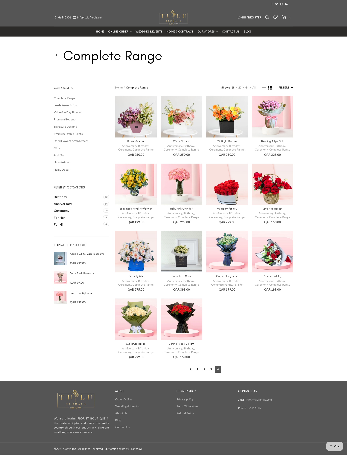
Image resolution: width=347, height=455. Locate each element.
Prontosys (136, 448)
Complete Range (143, 149)
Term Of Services (187, 406)
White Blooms (181, 141)
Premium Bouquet (65, 119)
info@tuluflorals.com (90, 17)
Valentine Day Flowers (68, 112)
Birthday (143, 146)
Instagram (281, 4)
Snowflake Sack (181, 276)
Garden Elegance (227, 276)
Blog (118, 420)
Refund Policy (185, 413)
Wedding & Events (127, 406)
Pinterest (286, 4)
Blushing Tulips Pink (272, 141)
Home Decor (61, 169)
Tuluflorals (109, 448)
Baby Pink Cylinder (181, 208)
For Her (238, 284)
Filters (284, 87)
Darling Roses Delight (181, 343)
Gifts (57, 148)
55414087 (254, 408)
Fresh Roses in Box (66, 105)
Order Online (123, 399)
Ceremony (124, 149)
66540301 (65, 17)
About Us (121, 413)
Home (119, 87)
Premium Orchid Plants (68, 133)
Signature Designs (65, 126)
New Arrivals (62, 162)
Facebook (272, 4)
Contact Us (122, 427)
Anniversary (129, 146)
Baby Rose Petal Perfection (135, 208)
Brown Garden (136, 141)
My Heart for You (227, 208)
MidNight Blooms (227, 141)
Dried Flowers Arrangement (71, 141)
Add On (59, 155)
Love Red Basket (272, 208)
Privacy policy (185, 399)
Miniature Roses (135, 343)
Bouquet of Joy (272, 276)
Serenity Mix (136, 276)
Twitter (276, 4)
